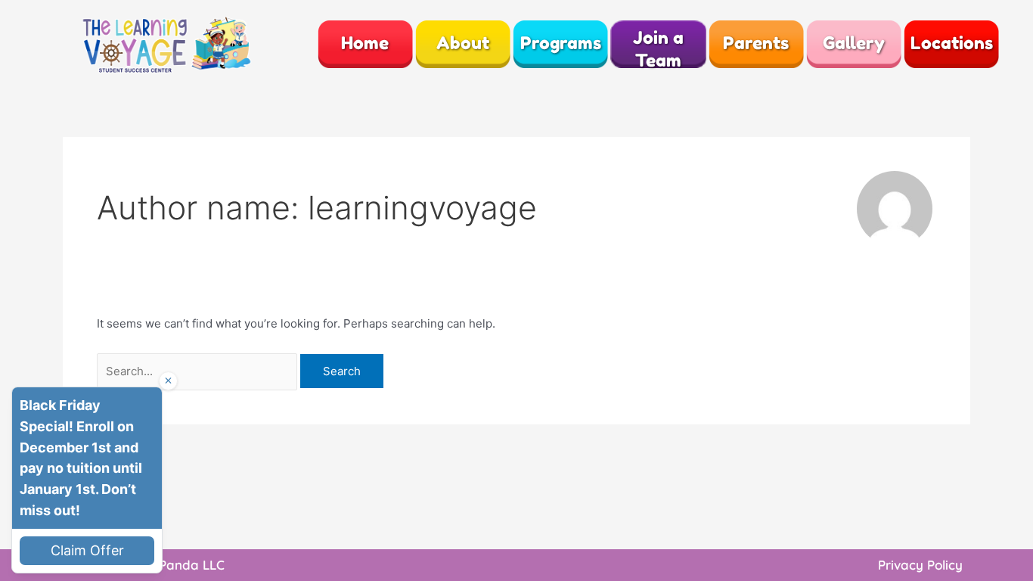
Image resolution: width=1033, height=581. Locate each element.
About (462, 43)
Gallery (854, 43)
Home (365, 43)
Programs (560, 43)
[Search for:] (198, 371)
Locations (951, 43)
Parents (756, 43)
